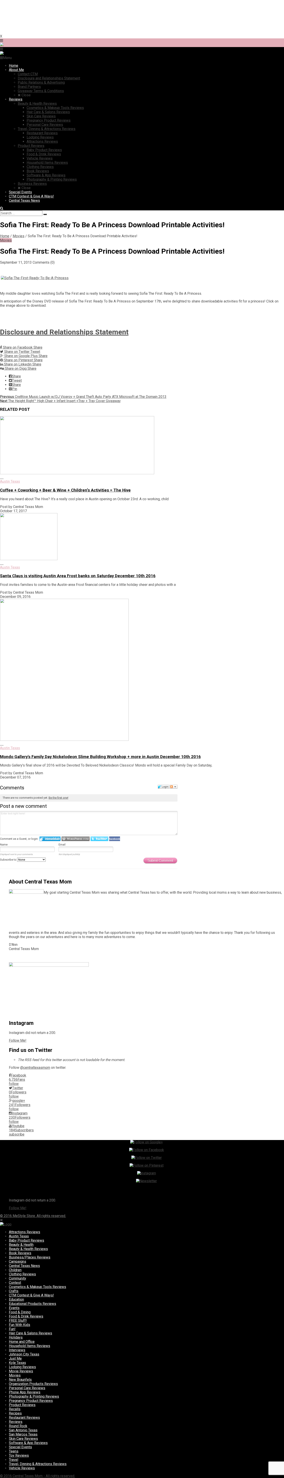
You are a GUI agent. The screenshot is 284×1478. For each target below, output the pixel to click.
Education (16, 1299)
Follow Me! (17, 1040)
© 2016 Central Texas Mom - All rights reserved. (37, 1476)
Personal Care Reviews (27, 1388)
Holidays (16, 1337)
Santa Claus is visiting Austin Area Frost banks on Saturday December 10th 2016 (78, 575)
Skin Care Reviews (23, 1439)
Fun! (12, 1329)
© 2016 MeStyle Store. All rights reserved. (33, 1216)
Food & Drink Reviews (26, 1316)
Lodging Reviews (22, 1367)
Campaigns (17, 1261)
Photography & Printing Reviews (34, 1396)
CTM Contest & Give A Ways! (31, 1295)
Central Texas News (24, 1266)
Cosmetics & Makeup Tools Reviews (37, 1287)
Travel (13, 1460)
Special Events (20, 1447)
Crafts (13, 1291)
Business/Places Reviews (29, 1257)
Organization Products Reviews (33, 1384)
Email (62, 844)
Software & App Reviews (28, 1443)
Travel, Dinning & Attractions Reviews (38, 1464)
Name (4, 844)
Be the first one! (58, 797)
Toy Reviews (19, 1455)
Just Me (15, 1358)
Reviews (15, 1422)
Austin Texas (10, 481)
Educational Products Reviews (32, 1304)
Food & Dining (20, 1312)
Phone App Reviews (24, 1392)
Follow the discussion (174, 787)
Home (4, 236)
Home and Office (22, 1342)
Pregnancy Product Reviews (31, 1401)
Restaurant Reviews (24, 1417)
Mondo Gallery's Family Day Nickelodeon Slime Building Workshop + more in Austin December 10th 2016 (100, 756)
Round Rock (18, 1426)
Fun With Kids (19, 1325)
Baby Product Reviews (26, 1240)
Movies (18, 236)
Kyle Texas (17, 1363)
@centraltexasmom (35, 1067)
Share (16, 376)
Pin (14, 389)
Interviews (17, 1350)
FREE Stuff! (18, 1320)
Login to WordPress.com (75, 838)
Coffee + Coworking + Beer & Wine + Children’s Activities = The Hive (65, 490)
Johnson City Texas (24, 1354)
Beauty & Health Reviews (28, 1249)
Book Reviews (20, 1253)
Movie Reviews (21, 1371)
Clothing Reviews (22, 1274)
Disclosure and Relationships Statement (64, 332)
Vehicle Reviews (22, 1468)
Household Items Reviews (29, 1346)
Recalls (14, 1409)
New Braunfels (20, 1379)
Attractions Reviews (24, 1232)
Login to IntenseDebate (50, 838)
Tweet (17, 380)
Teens (13, 1451)
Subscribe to (8, 859)
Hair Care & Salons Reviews (30, 1333)
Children (15, 1270)
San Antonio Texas (23, 1430)
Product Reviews (22, 1405)
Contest (15, 1282)
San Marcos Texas (23, 1434)
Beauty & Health (21, 1245)
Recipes (15, 1413)
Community (17, 1278)
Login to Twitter (99, 838)
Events (14, 1308)
